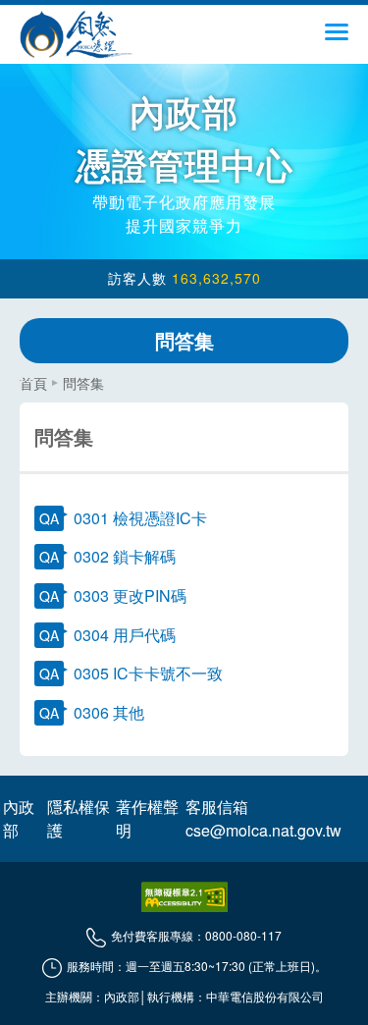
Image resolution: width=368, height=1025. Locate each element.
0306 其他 (109, 712)
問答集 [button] (184, 340)
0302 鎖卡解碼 (125, 556)
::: (25, 374)
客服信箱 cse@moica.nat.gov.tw (263, 818)
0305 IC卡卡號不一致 (148, 673)
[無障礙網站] (184, 897)
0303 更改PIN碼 (130, 595)
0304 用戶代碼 (125, 634)
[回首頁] (76, 34)
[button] (336, 38)
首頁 (33, 383)
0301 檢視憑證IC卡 (140, 518)
